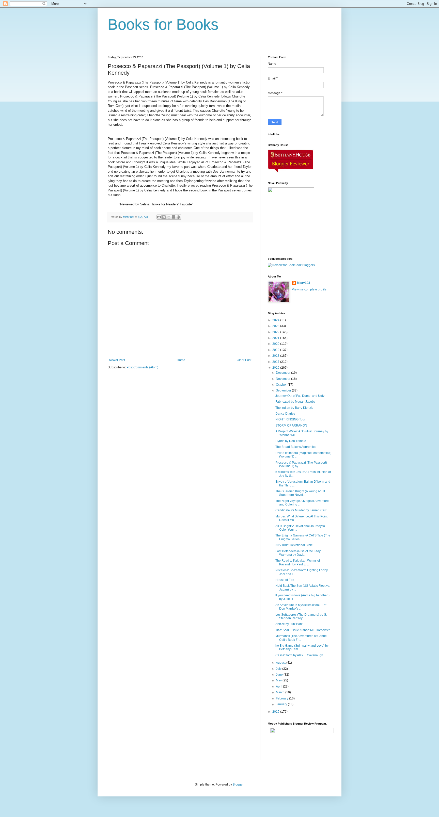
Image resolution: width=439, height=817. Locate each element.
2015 (276, 711)
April (279, 686)
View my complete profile (309, 289)
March (280, 692)
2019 (276, 350)
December (283, 372)
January (282, 704)
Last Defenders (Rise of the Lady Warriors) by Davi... (298, 553)
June (280, 674)
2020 (276, 344)
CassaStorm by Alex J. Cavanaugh (299, 655)
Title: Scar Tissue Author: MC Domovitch (303, 630)
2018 (276, 355)
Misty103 (303, 283)
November (283, 379)
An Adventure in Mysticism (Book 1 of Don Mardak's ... (300, 606)
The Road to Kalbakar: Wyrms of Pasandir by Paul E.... (297, 562)
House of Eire (284, 580)
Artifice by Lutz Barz (289, 624)
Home (181, 360)
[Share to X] (168, 217)
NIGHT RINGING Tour (290, 419)
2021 (276, 338)
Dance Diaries (285, 413)
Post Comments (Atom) (142, 367)
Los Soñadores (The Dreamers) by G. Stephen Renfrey (301, 616)
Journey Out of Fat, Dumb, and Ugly (299, 396)
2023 (276, 326)
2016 (276, 367)
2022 (276, 332)
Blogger (238, 784)
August (281, 662)
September (284, 390)
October (282, 384)
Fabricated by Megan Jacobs (295, 401)
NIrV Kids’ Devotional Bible (294, 545)
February (282, 698)
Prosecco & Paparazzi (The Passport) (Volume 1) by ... (301, 464)
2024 (276, 320)
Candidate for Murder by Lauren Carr (300, 510)
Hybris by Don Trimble (290, 441)
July (279, 669)
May (279, 680)
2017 (276, 362)
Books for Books (163, 24)
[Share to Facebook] (173, 217)
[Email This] (159, 217)
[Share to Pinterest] (178, 217)
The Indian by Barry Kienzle (294, 408)
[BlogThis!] (163, 217)
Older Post (244, 360)
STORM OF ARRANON (291, 425)
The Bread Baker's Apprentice (295, 447)
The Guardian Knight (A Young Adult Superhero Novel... (300, 493)
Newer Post (117, 360)
